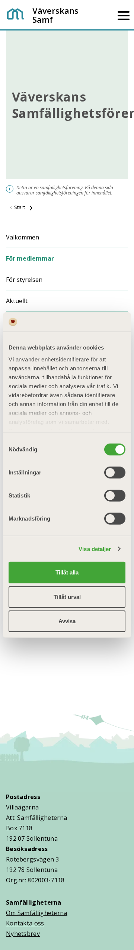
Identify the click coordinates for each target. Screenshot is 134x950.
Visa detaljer (95, 548)
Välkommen (22, 237)
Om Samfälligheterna (36, 913)
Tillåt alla (67, 572)
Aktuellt (17, 301)
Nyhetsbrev (23, 934)
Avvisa (67, 621)
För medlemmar (30, 258)
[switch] (114, 473)
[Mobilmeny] (123, 14)
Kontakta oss (25, 923)
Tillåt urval (67, 596)
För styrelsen (24, 280)
